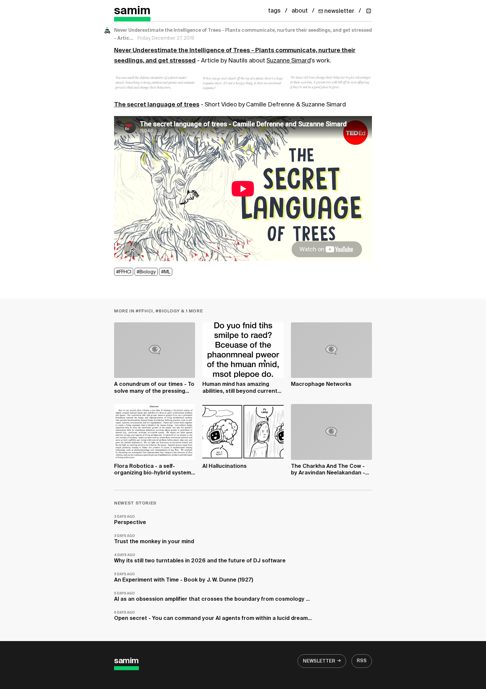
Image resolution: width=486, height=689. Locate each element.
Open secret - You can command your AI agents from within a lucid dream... (213, 616)
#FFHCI (123, 272)
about (300, 11)
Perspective (130, 520)
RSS (362, 661)
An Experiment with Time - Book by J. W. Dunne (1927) (183, 578)
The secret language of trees (156, 105)
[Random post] (368, 11)
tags (274, 11)
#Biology (146, 272)
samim (132, 11)
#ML (165, 272)
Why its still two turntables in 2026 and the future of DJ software (200, 558)
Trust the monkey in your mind (154, 539)
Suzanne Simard (288, 61)
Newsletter (319, 661)
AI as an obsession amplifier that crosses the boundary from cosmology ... (212, 597)
